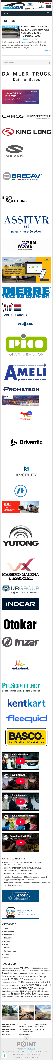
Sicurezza (7, 954)
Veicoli (6, 958)
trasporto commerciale (30, 991)
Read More (47, 51)
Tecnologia (26, 988)
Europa (7, 941)
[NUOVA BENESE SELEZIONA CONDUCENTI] (42, 1013)
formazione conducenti (33, 979)
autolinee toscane (42, 968)
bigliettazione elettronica (21, 971)
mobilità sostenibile (40, 982)
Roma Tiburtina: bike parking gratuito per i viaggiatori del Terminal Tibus (35, 31)
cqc (44, 973)
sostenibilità (45, 985)
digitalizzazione (14, 976)
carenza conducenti (20, 973)
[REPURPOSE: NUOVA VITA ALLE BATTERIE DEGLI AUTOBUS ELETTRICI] (10, 1013)
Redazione (24, 39)
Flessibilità (15, 979)
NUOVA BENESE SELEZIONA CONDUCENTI (21, 874)
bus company (35, 971)
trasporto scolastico (14, 996)
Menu (6, 13)
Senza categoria (10, 951)
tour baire (37, 988)
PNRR (17, 985)
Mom (4, 985)
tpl (42, 988)
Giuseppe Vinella (9, 982)
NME (7, 985)
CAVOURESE (32, 973)
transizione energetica (10, 991)
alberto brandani (7, 968)
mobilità (27, 982)
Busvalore (8, 938)
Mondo (7, 948)
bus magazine (45, 971)
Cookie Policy (31, 1057)
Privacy (18, 1057)
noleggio (12, 985)
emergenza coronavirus (29, 976)
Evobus (5, 979)
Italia (6, 944)
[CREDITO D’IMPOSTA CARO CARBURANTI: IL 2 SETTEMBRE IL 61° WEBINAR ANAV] (26, 1013)
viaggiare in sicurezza (41, 996)
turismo (25, 996)
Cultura (5, 976)
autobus (32, 968)
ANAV (24, 1052)
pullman (23, 985)
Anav (6, 928)
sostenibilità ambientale (10, 988)
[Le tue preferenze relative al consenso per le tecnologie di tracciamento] (4, 1055)
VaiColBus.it (29, 1049)
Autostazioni (9, 931)
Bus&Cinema (9, 935)
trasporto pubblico (23, 993)
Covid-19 (39, 973)
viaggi (31, 996)
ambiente (16, 968)
